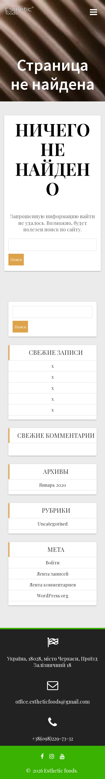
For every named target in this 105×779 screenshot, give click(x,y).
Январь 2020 (52, 485)
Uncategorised (53, 524)
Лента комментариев (52, 584)
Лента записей (53, 574)
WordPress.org (52, 595)
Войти (53, 562)
